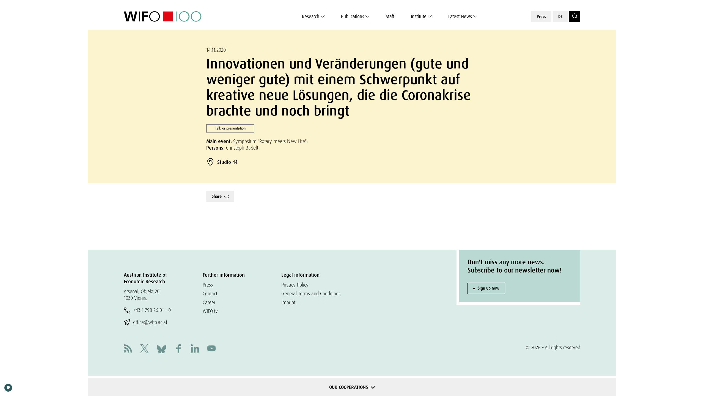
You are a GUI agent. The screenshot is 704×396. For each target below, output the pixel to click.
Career (209, 302)
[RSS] (128, 349)
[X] (144, 349)
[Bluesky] (161, 348)
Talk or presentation (230, 128)
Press (541, 16)
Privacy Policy (295, 285)
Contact (210, 293)
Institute (419, 16)
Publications (352, 16)
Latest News (460, 16)
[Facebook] (178, 349)
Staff (390, 16)
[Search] (574, 16)
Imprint (288, 302)
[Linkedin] (195, 349)
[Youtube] (211, 349)
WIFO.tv (210, 311)
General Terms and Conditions (310, 293)
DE (560, 16)
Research (310, 16)
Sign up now (488, 288)
